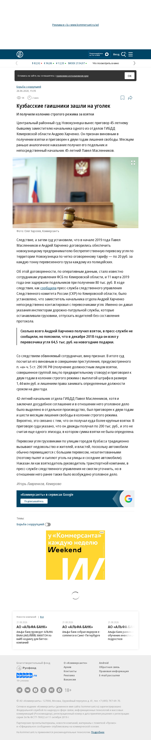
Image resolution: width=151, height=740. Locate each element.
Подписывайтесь (34, 501)
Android (104, 663)
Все (42, 616)
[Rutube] (51, 690)
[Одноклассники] (43, 690)
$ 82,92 (36, 63)
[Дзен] (35, 690)
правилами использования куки (72, 75)
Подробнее (97, 732)
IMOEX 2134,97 (76, 63)
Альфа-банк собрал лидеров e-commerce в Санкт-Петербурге (81, 633)
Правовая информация (114, 671)
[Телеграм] (19, 690)
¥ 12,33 (60, 63)
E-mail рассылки (109, 675)
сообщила (48, 288)
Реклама (69, 675)
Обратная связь (109, 667)
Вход (116, 54)
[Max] (59, 690)
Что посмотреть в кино (106, 63)
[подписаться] (49, 524)
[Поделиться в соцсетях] (130, 97)
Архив (67, 667)
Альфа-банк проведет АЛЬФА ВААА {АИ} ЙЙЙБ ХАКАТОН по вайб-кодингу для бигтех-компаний (35, 637)
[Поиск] (124, 54)
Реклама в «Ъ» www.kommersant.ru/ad (75, 25)
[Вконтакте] (27, 690)
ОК (130, 76)
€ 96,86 (48, 63)
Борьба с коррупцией (29, 86)
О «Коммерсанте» (75, 663)
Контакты (70, 671)
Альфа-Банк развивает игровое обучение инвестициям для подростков (127, 635)
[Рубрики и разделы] (131, 54)
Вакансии (70, 679)
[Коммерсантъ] (20, 54)
